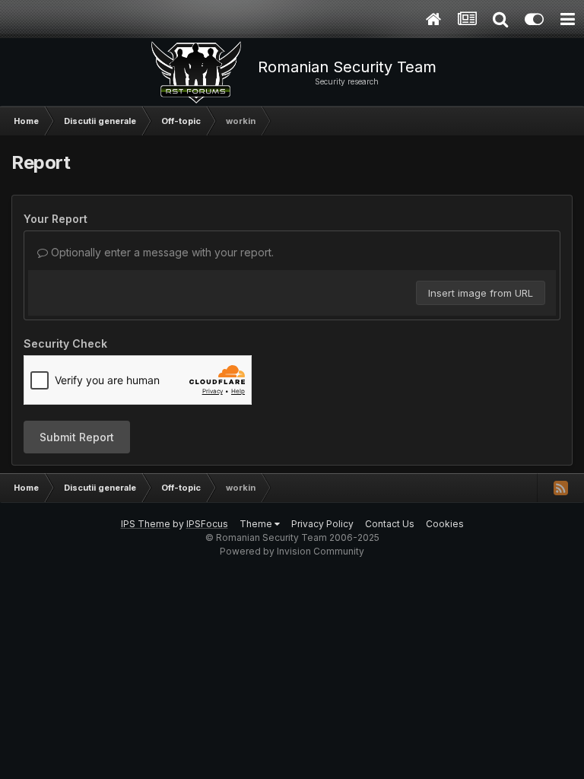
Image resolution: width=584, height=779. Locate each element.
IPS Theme (145, 523)
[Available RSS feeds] (560, 487)
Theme (257, 523)
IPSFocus (207, 523)
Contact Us (389, 523)
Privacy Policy (322, 523)
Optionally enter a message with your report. (161, 252)
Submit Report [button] (77, 437)
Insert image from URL (480, 293)
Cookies (445, 523)
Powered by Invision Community (292, 551)
